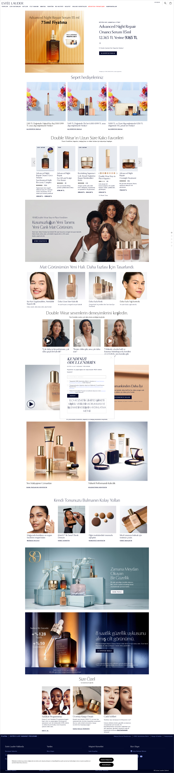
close (111, 357)
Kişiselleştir (106, 765)
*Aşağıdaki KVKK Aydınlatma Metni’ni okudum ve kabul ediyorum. (86, 382)
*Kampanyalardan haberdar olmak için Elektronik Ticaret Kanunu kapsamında (86, 387)
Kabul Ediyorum (106, 760)
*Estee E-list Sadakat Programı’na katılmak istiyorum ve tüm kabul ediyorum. (87, 391)
